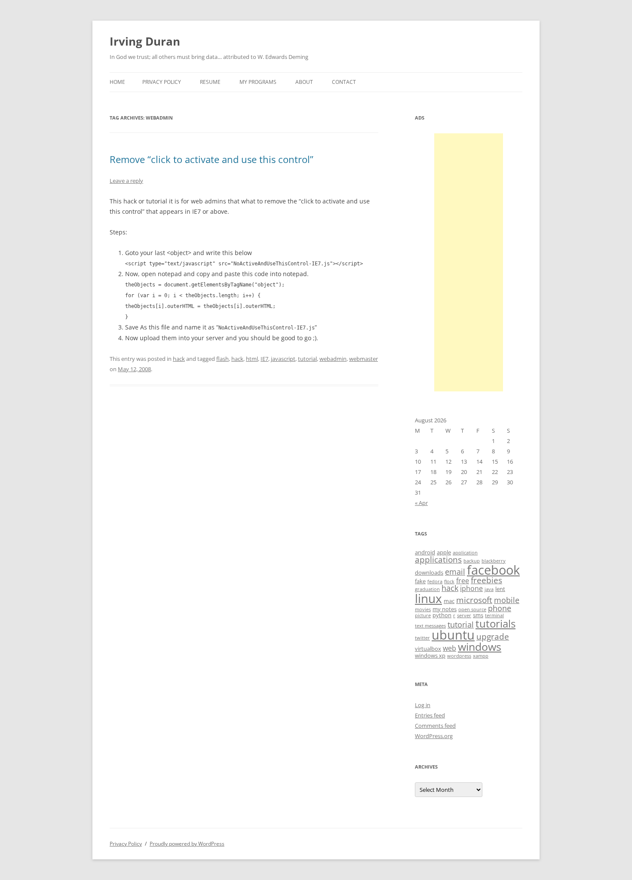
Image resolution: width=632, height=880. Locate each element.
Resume (210, 82)
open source (472, 609)
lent (500, 589)
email (455, 571)
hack (179, 359)
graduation (427, 589)
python (442, 615)
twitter (422, 638)
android (425, 552)
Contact (344, 82)
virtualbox (428, 648)
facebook (493, 569)
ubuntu (453, 634)
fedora (434, 581)
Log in (422, 705)
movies (423, 609)
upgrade (492, 636)
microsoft (474, 600)
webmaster (363, 359)
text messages (430, 626)
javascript (283, 359)
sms (478, 615)
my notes (445, 609)
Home (117, 82)
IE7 (264, 359)
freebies (486, 580)
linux (428, 598)
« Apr (421, 503)
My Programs (257, 82)
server (464, 615)
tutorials (495, 623)
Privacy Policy (161, 82)
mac (449, 601)
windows (479, 646)
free (462, 580)
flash (222, 359)
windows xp (430, 655)
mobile (506, 600)
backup (471, 561)
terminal (494, 615)
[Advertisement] (468, 262)
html (252, 359)
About (304, 82)
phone (499, 608)
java (489, 589)
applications (438, 559)
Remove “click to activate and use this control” (211, 159)
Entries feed (430, 715)
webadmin (333, 359)
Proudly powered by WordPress (187, 843)
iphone (471, 588)
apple (444, 552)
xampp (480, 656)
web (449, 648)
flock (449, 581)
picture (423, 615)
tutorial (307, 359)
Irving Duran (145, 41)
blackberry (494, 561)
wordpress (459, 656)
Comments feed (435, 725)
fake (420, 581)
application (465, 553)
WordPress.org (434, 736)
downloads (429, 572)
